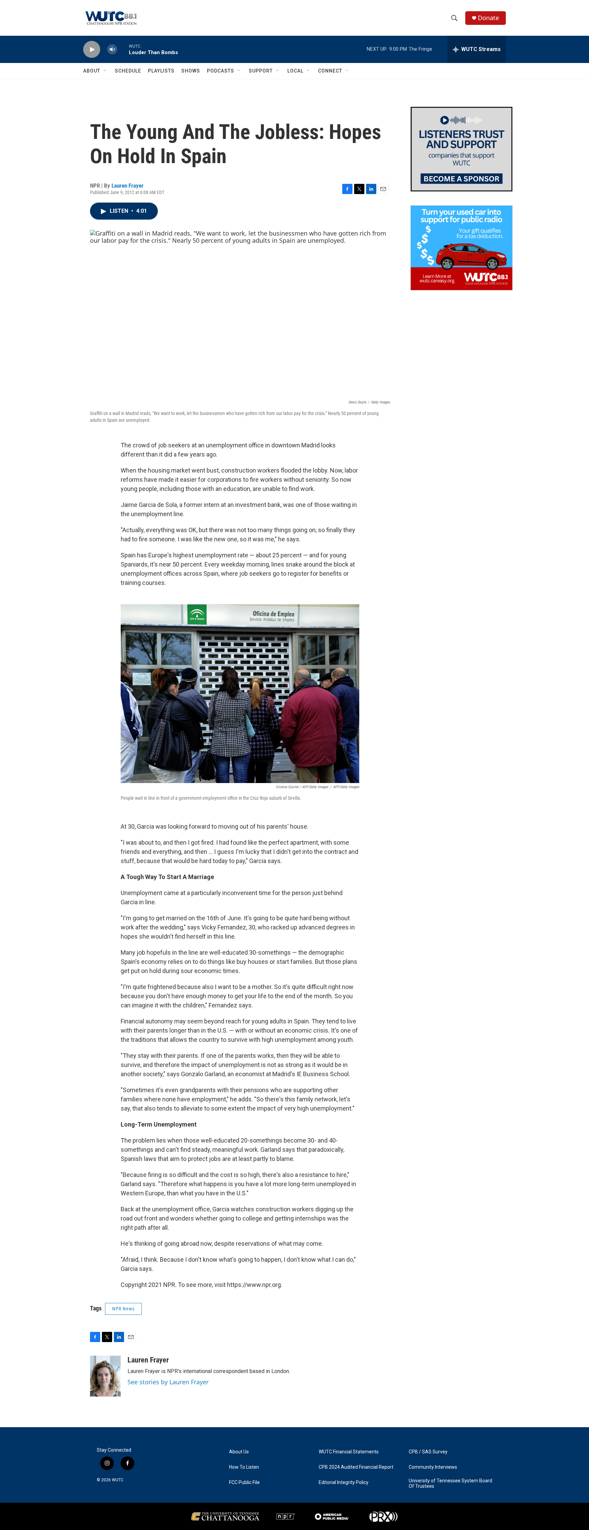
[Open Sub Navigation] (105, 71)
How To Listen (244, 1467)
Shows (190, 71)
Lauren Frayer (127, 185)
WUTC (117, 1480)
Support (261, 71)
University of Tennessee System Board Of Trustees (450, 1483)
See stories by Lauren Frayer (168, 1382)
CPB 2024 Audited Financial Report (356, 1467)
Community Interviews (433, 1467)
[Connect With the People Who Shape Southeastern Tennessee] (461, 149)
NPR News (123, 1308)
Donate (488, 17)
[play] (91, 49)
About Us (239, 1451)
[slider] (123, 49)
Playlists (161, 71)
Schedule (128, 71)
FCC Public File (244, 1482)
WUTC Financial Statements (349, 1451)
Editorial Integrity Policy (343, 1482)
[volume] (112, 49)
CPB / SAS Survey (428, 1451)
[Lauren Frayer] (105, 1376)
